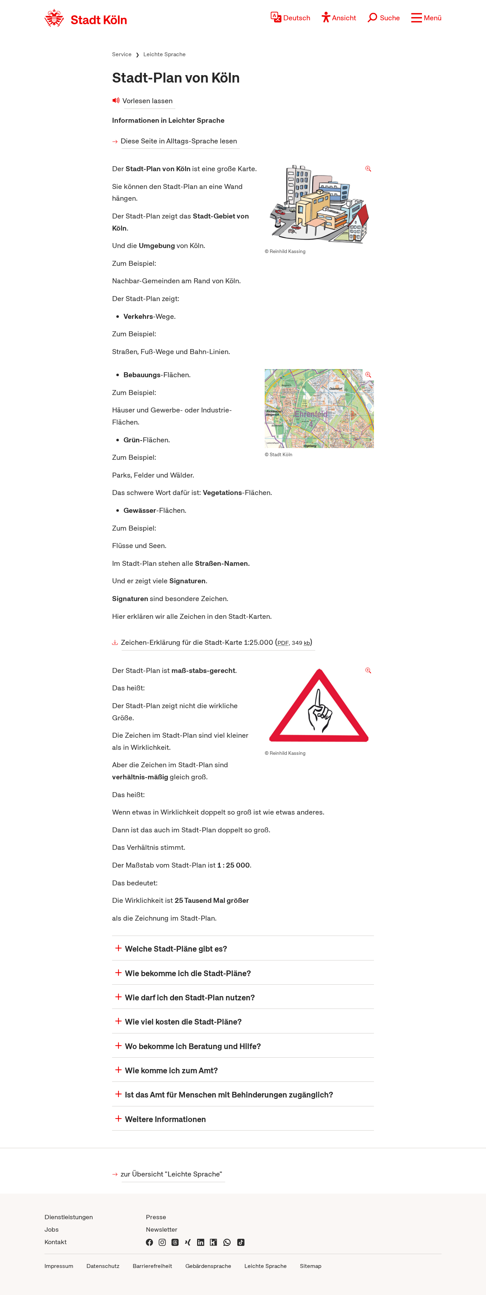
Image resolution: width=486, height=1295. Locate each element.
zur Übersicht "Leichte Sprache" (172, 1174)
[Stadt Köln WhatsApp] (227, 1242)
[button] (426, 18)
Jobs (51, 1229)
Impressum (58, 1266)
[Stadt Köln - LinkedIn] (200, 1242)
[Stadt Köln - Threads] (175, 1242)
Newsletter (162, 1229)
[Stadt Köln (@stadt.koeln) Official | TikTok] (241, 1242)
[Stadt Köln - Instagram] (162, 1242)
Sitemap (310, 1266)
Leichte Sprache (164, 54)
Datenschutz (103, 1266)
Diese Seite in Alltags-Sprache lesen (179, 141)
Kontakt (55, 1242)
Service (122, 54)
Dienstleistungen (68, 1217)
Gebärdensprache (208, 1266)
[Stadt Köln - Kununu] (213, 1242)
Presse (156, 1217)
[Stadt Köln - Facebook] (149, 1242)
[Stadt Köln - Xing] (187, 1242)
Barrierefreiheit (152, 1266)
